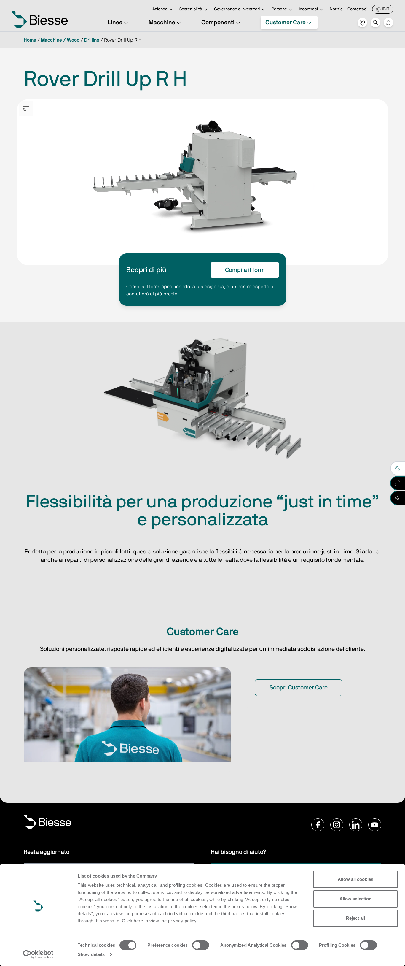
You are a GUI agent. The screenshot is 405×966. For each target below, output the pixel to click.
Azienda (160, 9)
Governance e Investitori (237, 9)
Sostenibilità (190, 9)
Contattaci (357, 9)
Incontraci (308, 9)
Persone (279, 9)
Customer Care (285, 23)
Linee (115, 23)
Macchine (162, 23)
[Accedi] (388, 22)
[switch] (200, 945)
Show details (91, 954)
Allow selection (355, 898)
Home (30, 40)
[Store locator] (362, 22)
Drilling (91, 40)
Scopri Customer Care (299, 688)
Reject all (355, 918)
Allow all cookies (355, 879)
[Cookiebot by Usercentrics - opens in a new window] (38, 954)
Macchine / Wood (60, 40)
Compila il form (245, 270)
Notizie (336, 9)
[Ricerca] (375, 22)
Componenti (218, 23)
